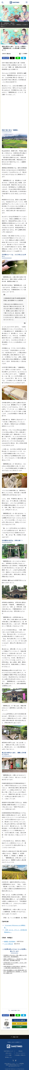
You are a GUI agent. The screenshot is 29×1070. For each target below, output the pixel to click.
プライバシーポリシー (20, 1053)
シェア (6, 58)
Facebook (16, 1060)
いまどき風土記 (8, 943)
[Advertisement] (14, 112)
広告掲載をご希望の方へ (20, 1055)
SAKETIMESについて (8, 1051)
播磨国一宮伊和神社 (9, 941)
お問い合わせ (8, 1053)
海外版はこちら (8, 1057)
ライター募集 (8, 1055)
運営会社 (20, 1051)
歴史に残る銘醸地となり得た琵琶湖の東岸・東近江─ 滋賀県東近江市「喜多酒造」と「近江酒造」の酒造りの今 (15, 972)
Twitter (13, 1060)
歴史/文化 (9, 53)
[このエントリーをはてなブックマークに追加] (23, 58)
